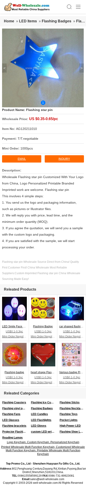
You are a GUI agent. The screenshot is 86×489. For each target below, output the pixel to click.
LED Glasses (10, 420)
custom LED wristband (44, 431)
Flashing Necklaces (72, 408)
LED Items (28, 21)
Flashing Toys (69, 414)
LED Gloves (38, 425)
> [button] (81, 68)
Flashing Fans (11, 414)
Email (22, 158)
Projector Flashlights (15, 431)
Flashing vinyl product (15, 408)
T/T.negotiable (28, 138)
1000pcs (26, 148)
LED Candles (39, 414)
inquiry (64, 158)
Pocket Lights (69, 420)
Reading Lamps (12, 437)
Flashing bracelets (14, 425)
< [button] (4, 68)
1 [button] (43, 102)
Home (9, 21)
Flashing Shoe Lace (72, 431)
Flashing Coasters (14, 402)
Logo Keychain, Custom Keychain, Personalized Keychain (43, 442)
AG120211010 (26, 129)
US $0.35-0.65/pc (43, 119)
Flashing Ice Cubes (43, 402)
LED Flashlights (41, 420)
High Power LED (70, 425)
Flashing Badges (56, 21)
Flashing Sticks (70, 402)
